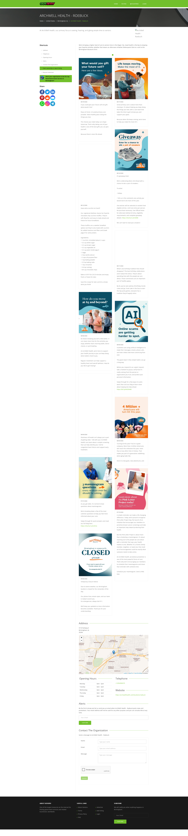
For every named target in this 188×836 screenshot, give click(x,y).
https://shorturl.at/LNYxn (89, 526)
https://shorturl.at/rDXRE (130, 218)
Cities (124, 4)
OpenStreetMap (138, 673)
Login (144, 4)
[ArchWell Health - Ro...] (113, 652)
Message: (84, 754)
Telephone (46, 54)
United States (50, 21)
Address (45, 50)
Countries (135, 4)
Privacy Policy (82, 814)
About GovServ (83, 807)
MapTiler (131, 673)
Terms (80, 811)
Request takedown (48, 72)
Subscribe (85, 723)
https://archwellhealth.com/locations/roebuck (130, 695)
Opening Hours (47, 57)
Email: (83, 747)
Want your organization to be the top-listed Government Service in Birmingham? (58, 79)
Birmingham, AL (63, 21)
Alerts (44, 61)
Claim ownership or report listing (52, 68)
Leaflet (125, 673)
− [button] (81, 640)
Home (116, 4)
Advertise (100, 807)
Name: (83, 741)
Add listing (100, 811)
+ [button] (81, 637)
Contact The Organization (50, 65)
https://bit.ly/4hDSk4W (124, 389)
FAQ (79, 817)
